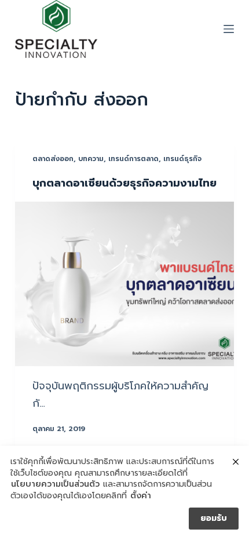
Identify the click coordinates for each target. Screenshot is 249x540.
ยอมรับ (213, 518)
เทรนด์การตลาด (133, 159)
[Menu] (229, 29)
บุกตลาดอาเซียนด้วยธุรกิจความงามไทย (124, 183)
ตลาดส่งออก (53, 159)
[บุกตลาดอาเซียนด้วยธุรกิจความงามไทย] (124, 284)
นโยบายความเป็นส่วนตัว (55, 484)
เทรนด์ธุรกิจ (182, 159)
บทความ (91, 159)
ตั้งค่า (140, 496)
